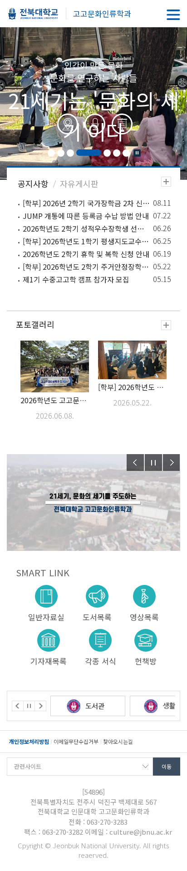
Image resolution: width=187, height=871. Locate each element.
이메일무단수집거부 (76, 741)
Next (171, 462)
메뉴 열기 (173, 14)
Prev (135, 462)
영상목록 (144, 616)
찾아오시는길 (118, 741)
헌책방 (146, 660)
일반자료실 (46, 616)
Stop (137, 153)
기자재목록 (48, 660)
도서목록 (97, 616)
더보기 (166, 182)
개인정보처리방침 (29, 741)
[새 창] (101, 706)
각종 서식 (100, 660)
